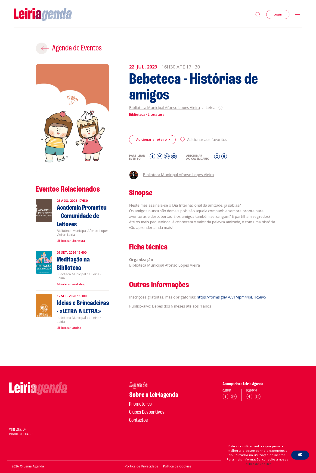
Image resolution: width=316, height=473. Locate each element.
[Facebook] (153, 157)
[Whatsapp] (167, 157)
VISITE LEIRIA (15, 430)
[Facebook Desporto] (249, 397)
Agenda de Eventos (77, 48)
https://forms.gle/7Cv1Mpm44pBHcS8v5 (231, 297)
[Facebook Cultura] (226, 397)
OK (300, 455)
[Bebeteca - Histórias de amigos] (72, 118)
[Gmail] (217, 157)
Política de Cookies (257, 464)
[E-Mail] (174, 157)
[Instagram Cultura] (234, 397)
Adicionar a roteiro (151, 139)
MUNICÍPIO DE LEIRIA (18, 434)
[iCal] (224, 157)
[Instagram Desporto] (258, 397)
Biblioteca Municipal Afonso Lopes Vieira (164, 108)
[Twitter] (160, 157)
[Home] (43, 14)
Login (277, 14)
